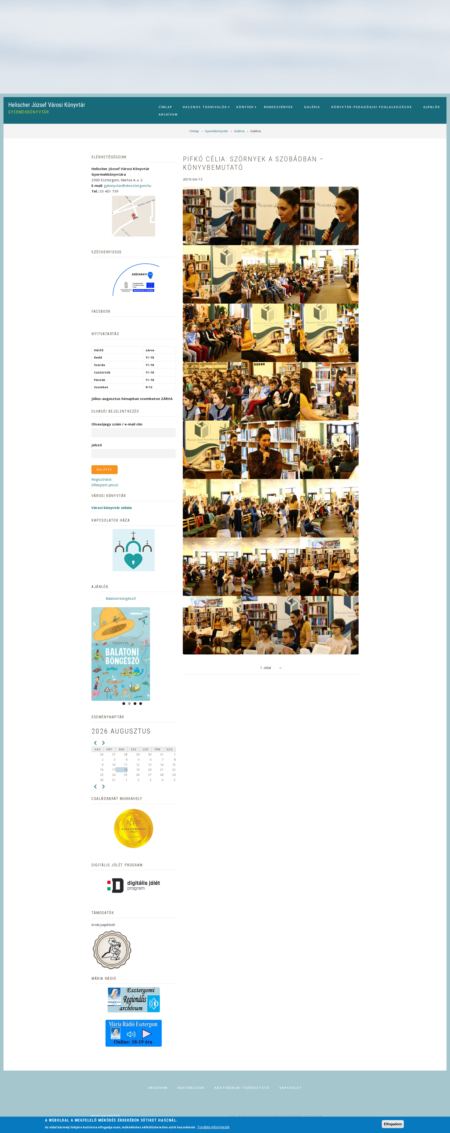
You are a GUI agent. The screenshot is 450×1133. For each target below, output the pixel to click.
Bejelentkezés (105, 1116)
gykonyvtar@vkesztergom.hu (127, 185)
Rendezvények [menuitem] (278, 107)
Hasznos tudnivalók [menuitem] (203, 108)
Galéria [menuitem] (312, 107)
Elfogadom (393, 1124)
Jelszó (96, 445)
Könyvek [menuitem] (243, 108)
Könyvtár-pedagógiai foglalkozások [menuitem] (371, 107)
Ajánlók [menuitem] (431, 107)
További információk (213, 1127)
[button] (212, 215)
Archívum (158, 1088)
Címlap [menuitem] (165, 107)
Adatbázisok (191, 1088)
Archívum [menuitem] (168, 114)
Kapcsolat (291, 1088)
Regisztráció (101, 479)
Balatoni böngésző (121, 598)
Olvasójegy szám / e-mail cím (116, 424)
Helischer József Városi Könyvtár (46, 105)
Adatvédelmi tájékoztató (242, 1088)
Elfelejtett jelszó (104, 485)
